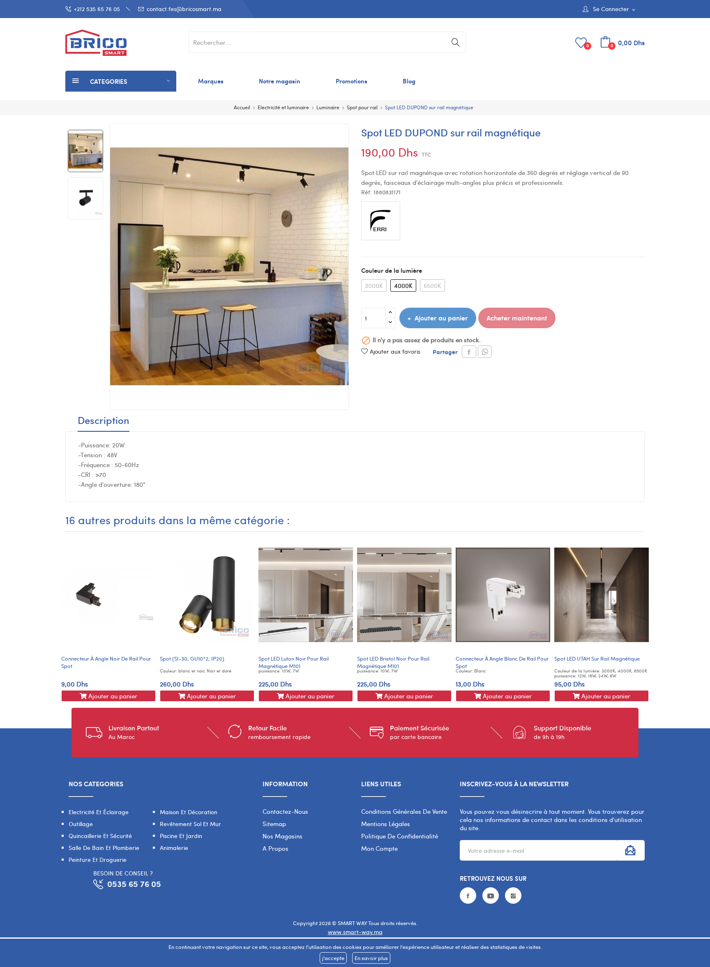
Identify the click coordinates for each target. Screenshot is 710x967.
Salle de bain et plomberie (104, 848)
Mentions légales (385, 824)
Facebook (468, 895)
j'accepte (333, 958)
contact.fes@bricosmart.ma (184, 9)
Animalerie (174, 848)
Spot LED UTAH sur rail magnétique (597, 658)
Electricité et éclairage (99, 812)
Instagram (513, 895)
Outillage (81, 824)
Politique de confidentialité (399, 836)
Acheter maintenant (516, 317)
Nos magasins (282, 836)
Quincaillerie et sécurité (100, 836)
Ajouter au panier (441, 317)
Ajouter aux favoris (395, 351)
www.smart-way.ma (355, 932)
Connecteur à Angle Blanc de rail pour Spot (502, 662)
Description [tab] (103, 421)
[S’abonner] (630, 850)
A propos (275, 848)
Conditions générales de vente (404, 811)
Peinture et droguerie (98, 859)
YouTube (490, 895)
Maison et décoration (188, 812)
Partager (469, 351)
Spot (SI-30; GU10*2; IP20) (192, 658)
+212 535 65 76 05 (97, 9)
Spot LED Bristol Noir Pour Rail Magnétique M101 (393, 662)
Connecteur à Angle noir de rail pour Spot (106, 662)
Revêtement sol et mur (190, 824)
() (587, 45)
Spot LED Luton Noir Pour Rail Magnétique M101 (293, 662)
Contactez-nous (285, 811)
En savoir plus (371, 958)
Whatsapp (485, 351)
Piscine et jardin (181, 836)
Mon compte (379, 848)
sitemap (274, 824)
